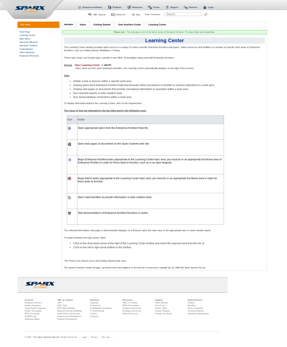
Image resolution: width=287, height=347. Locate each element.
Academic (94, 316)
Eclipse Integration (33, 305)
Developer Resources (131, 311)
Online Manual (161, 303)
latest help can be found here (202, 32)
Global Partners (195, 300)
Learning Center (157, 24)
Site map (106, 337)
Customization (26, 49)
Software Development (67, 319)
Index (83, 24)
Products (29, 300)
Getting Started (102, 24)
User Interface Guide (129, 24)
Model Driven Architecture (68, 314)
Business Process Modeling (69, 311)
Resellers (192, 305)
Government (95, 305)
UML (59, 303)
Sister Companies (195, 308)
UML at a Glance (65, 300)
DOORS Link (30, 316)
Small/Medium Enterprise (101, 308)
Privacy (94, 337)
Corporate (94, 303)
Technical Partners (196, 311)
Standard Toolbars (28, 45)
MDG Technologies (130, 305)
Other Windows (27, 52)
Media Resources (130, 314)
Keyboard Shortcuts (29, 56)
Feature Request (162, 311)
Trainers (93, 314)
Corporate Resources (131, 308)
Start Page (25, 32)
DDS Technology (32, 314)
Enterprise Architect (33, 303)
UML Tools (62, 305)
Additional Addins (32, 319)
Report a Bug (161, 308)
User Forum (160, 305)
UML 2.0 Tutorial (129, 303)
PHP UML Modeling (66, 308)
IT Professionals (97, 311)
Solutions (94, 300)
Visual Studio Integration (35, 308)
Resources (127, 300)
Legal (84, 337)
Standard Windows (29, 42)
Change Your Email (163, 314)
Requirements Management (69, 316)
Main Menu (25, 39)
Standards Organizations (198, 314)
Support (159, 300)
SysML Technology (33, 311)
